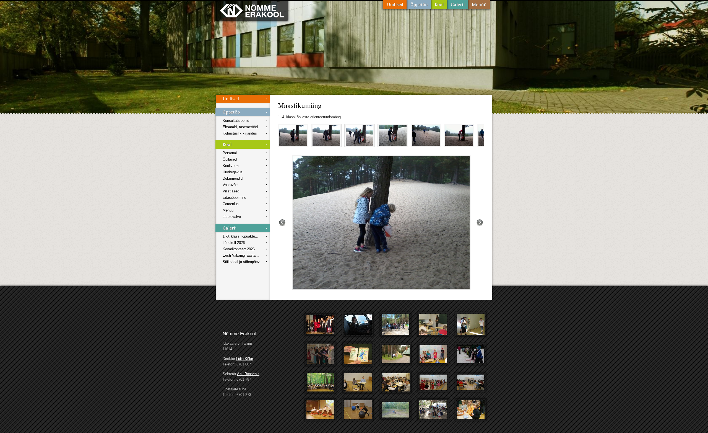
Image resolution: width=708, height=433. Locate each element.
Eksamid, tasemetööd (240, 127)
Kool (439, 4)
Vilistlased (231, 191)
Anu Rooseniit (248, 374)
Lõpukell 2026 (234, 243)
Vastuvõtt (230, 185)
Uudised (395, 4)
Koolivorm (231, 166)
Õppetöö (419, 4)
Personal (230, 153)
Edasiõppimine (234, 197)
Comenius (231, 204)
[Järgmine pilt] (479, 222)
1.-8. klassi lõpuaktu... (240, 236)
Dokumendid (233, 178)
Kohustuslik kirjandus (240, 133)
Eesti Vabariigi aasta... (241, 255)
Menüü (479, 4)
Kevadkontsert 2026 (239, 249)
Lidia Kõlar (244, 359)
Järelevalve (232, 217)
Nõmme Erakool (252, 10)
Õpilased (230, 159)
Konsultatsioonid (236, 120)
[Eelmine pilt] (282, 222)
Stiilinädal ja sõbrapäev (241, 262)
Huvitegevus (233, 172)
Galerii (457, 4)
